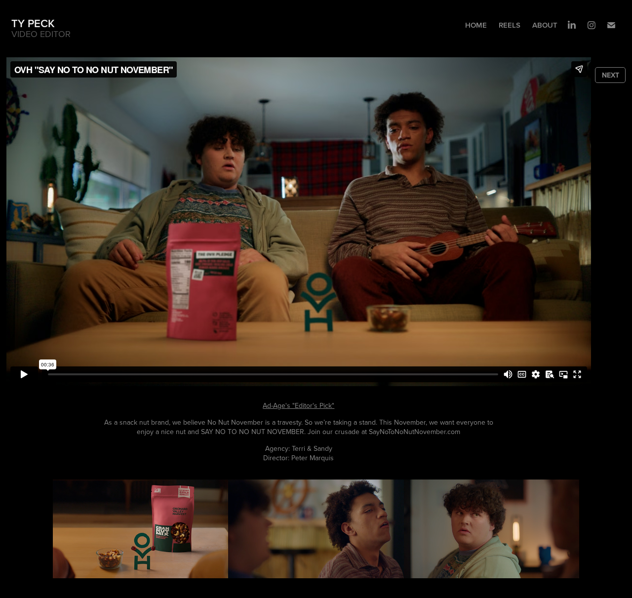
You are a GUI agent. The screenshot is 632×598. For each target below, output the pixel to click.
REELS (509, 25)
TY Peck (33, 23)
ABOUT (544, 25)
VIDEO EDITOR (41, 34)
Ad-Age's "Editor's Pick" (298, 405)
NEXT (610, 75)
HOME (476, 25)
